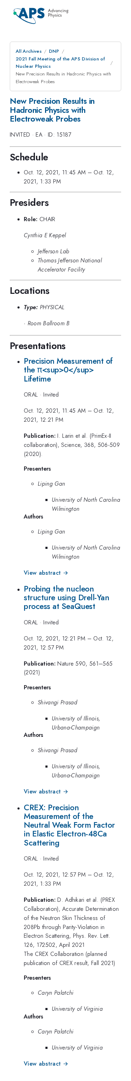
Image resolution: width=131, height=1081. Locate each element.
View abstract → (46, 573)
